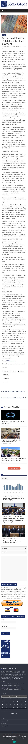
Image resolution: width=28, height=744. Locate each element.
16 (6, 704)
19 (17, 704)
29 (2, 710)
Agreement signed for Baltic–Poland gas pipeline (13, 422)
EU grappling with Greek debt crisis (13, 391)
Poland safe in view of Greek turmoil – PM (14, 399)
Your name (4, 626)
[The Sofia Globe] (2, 10)
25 (14, 707)
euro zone (19, 46)
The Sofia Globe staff (17, 496)
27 (21, 707)
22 (2, 707)
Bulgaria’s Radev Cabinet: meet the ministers (12, 541)
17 (10, 704)
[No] (26, 738)
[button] (14, 478)
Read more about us (15, 678)
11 (14, 701)
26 (17, 707)
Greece (23, 46)
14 (25, 701)
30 (6, 710)
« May (12, 713)
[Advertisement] (14, 568)
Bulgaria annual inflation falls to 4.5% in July (13, 499)
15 (2, 704)
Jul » (16, 713)
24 (10, 707)
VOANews (13, 46)
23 (6, 707)
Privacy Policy (4, 725)
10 (10, 701)
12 (17, 701)
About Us (3, 718)
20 (21, 704)
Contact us (3, 723)
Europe (4, 35)
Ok (14, 741)
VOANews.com (10, 361)
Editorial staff (4, 721)
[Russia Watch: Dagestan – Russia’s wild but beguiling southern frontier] (10, 447)
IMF (2, 48)
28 (25, 707)
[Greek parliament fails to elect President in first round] (10, 429)
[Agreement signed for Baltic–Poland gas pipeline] (10, 410)
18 (14, 704)
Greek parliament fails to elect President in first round (11, 441)
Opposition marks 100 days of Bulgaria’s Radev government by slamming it (13, 520)
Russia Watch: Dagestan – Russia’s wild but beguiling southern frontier (14, 459)
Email (3, 620)
